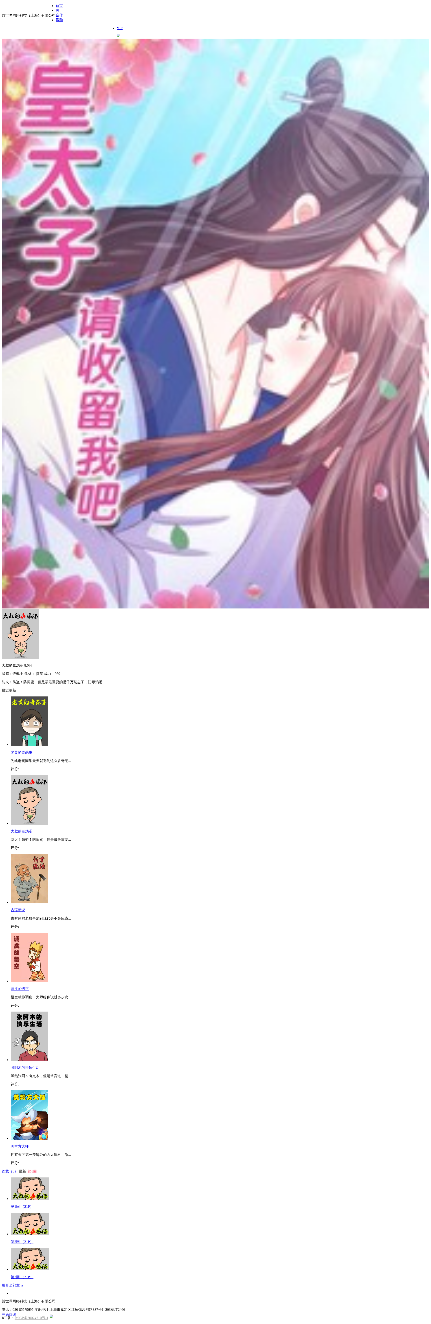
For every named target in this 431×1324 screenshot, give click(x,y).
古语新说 (18, 910)
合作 (59, 15)
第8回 (32, 1171)
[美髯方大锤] (29, 1138)
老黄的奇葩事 (21, 752)
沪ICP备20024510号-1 (31, 1318)
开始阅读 (9, 1315)
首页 (59, 6)
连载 (10, 1171)
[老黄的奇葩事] (29, 745)
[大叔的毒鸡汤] (29, 823)
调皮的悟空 (20, 989)
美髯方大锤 (20, 1146)
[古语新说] (29, 902)
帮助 (59, 20)
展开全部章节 (12, 1285)
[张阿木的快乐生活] (29, 1060)
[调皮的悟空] (29, 981)
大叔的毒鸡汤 (21, 831)
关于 (59, 10)
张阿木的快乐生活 (25, 1067)
